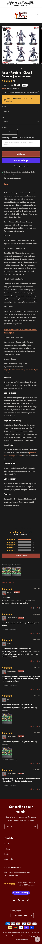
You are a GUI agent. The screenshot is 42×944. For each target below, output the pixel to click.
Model (4, 107)
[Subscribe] (34, 826)
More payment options (21, 166)
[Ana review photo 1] (7, 718)
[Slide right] (26, 68)
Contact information (22, 939)
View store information (12, 178)
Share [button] (6, 184)
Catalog (7, 849)
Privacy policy (10, 936)
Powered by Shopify (23, 932)
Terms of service (22, 936)
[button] (4, 15)
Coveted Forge (12, 932)
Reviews (7, 854)
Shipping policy (33, 936)
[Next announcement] (37, 3)
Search (6, 844)
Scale (3, 117)
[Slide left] (16, 68)
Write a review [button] (21, 556)
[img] (7, 589)
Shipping (4, 88)
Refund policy (35, 932)
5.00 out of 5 (27, 532)
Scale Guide (8, 859)
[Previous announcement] (4, 3)
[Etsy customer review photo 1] (7, 752)
